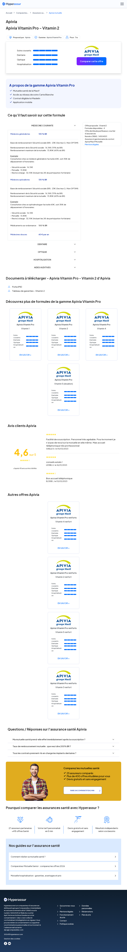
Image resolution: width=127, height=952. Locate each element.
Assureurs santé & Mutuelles (38, 13)
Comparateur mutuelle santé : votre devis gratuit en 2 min (22, 13)
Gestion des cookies (12, 939)
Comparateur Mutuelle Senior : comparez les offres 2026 (38, 866)
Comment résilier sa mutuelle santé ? (28, 856)
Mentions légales (92, 144)
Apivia (27, 37)
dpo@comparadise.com (13, 930)
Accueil (9, 13)
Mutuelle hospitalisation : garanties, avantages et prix (36, 875)
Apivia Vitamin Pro (54, 37)
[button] (44, 125)
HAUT (122, 947)
